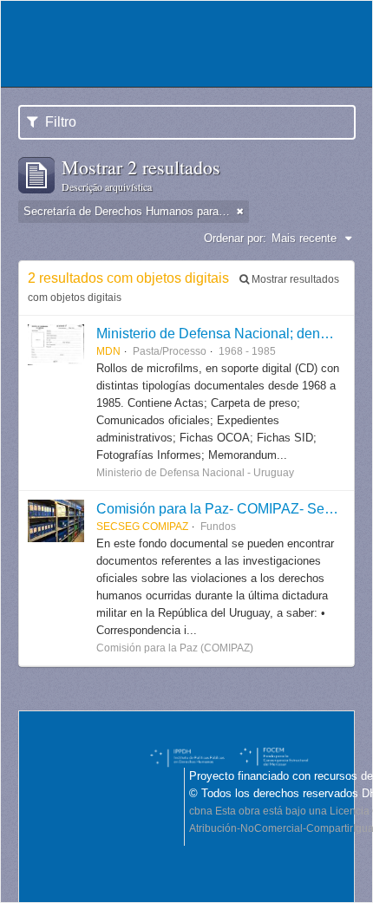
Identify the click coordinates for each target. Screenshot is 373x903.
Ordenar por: (235, 238)
